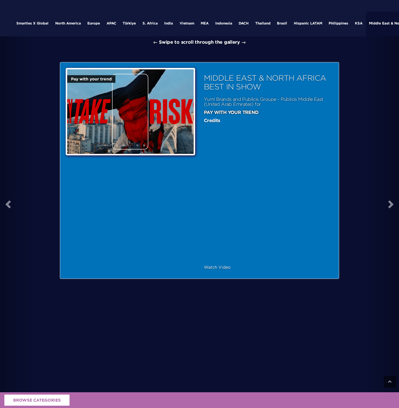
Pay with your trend (91, 79)
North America (68, 23)
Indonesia (223, 23)
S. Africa (150, 23)
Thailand (262, 23)
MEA (205, 23)
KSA (358, 23)
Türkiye (129, 23)
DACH (244, 23)
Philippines (338, 23)
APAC (111, 23)
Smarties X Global (32, 23)
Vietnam (187, 23)
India (168, 23)
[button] (16, 204)
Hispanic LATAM (308, 23)
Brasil (282, 23)
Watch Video (217, 267)
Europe (93, 23)
